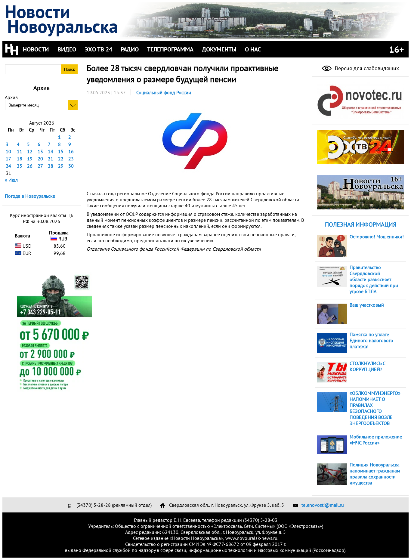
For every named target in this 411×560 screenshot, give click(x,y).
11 (19, 151)
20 (40, 159)
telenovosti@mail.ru (322, 505)
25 (19, 166)
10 (8, 151)
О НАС (253, 49)
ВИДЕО (66, 49)
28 (50, 166)
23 (71, 159)
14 (50, 151)
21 (50, 159)
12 (29, 151)
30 (71, 166)
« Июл (11, 180)
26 (29, 166)
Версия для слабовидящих (366, 68)
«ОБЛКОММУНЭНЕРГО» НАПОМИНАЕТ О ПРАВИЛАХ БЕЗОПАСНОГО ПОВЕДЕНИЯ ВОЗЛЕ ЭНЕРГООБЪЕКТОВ (375, 408)
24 (8, 166)
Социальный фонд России (163, 92)
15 (60, 151)
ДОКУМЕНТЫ (219, 49)
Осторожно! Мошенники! (377, 237)
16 (71, 151)
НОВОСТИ (36, 49)
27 (40, 166)
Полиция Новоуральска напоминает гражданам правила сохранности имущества (375, 474)
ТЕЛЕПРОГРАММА (170, 49)
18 (19, 159)
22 (60, 159)
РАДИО (130, 49)
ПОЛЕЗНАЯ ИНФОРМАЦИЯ (360, 224)
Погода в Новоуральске (30, 196)
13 (40, 151)
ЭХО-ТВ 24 (98, 49)
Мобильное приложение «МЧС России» (376, 440)
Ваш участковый (367, 305)
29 (60, 166)
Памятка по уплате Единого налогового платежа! (371, 340)
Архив (11, 97)
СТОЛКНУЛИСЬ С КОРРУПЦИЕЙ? (367, 366)
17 (8, 159)
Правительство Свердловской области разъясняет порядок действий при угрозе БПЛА (374, 279)
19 (29, 159)
